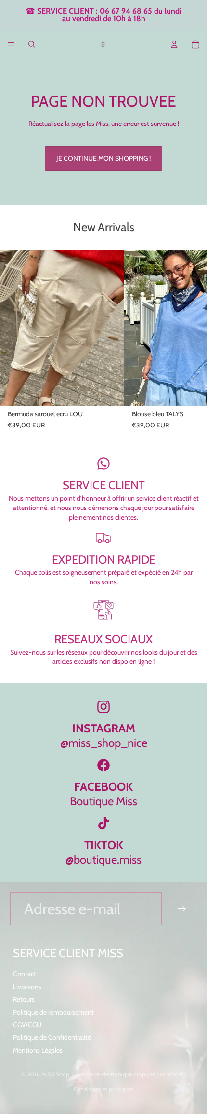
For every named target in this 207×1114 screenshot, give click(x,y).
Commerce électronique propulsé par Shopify (129, 1074)
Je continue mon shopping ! (103, 158)
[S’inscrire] (182, 908)
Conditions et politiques (103, 1089)
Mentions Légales (38, 1050)
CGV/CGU (27, 1024)
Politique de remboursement (53, 1012)
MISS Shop (55, 1074)
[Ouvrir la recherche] (31, 44)
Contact (24, 973)
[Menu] (11, 44)
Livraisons (27, 986)
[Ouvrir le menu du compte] (174, 44)
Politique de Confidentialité (52, 1037)
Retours (24, 999)
